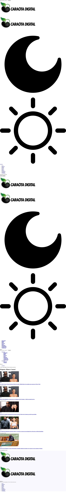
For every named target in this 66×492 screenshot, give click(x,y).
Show (1, 382)
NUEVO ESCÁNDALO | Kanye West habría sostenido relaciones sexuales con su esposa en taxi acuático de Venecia (21, 448)
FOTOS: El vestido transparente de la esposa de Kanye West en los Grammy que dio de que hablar (18, 414)
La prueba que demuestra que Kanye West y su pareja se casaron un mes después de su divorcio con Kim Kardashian (21, 431)
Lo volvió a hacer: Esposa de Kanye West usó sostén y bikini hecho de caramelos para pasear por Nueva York (20, 384)
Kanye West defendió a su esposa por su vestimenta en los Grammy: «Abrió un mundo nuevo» (17, 399)
